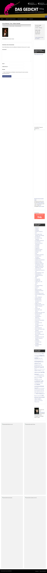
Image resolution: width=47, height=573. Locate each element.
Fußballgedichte (37, 258)
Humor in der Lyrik (38, 268)
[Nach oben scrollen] (45, 571)
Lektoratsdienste (39, 203)
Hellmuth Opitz (37, 372)
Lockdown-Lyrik (37, 280)
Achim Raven (36, 353)
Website (3, 69)
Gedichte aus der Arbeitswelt (39, 259)
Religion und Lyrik (38, 303)
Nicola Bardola (36, 389)
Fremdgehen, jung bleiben (39, 254)
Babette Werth (40, 358)
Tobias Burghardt (39, 393)
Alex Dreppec (39, 353)
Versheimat (37, 321)
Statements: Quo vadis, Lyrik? (40, 312)
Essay (36, 253)
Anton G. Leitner (41, 206)
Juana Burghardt (39, 375)
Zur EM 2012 (37, 340)
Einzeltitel (36, 252)
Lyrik (36, 284)
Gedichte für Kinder (38, 261)
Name (3, 63)
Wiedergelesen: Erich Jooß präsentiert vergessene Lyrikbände (39, 338)
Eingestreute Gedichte (38, 249)
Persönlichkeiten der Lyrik (39, 293)
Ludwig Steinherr (37, 382)
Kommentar (4, 49)
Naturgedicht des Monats (39, 290)
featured (36, 367)
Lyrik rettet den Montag (38, 285)
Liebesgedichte (37, 279)
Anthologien (37, 230)
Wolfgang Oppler (36, 401)
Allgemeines (37, 227)
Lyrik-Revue (37, 286)
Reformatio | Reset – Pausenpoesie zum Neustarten (38, 301)
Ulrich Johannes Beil (38, 395)
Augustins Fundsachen (39, 231)
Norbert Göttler (40, 389)
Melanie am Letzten (38, 289)
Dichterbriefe (37, 245)
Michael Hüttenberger (41, 388)
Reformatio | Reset (38, 298)
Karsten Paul (37, 377)
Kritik (36, 277)
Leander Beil (40, 379)
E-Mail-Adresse (5, 66)
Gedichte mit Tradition (38, 262)
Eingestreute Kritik (38, 250)
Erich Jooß (40, 365)
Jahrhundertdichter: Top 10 (39, 272)
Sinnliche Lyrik (37, 308)
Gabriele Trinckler (37, 370)
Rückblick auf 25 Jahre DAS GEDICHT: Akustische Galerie (39, 306)
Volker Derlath (37, 399)
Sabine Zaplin (36, 392)
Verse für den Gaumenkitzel (39, 320)
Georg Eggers (42, 370)
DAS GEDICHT (41, 202)
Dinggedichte (37, 248)
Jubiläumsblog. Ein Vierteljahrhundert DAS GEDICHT (39, 275)
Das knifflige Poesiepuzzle (39, 240)
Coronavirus (37, 361)
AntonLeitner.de (42, 412)
